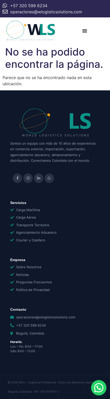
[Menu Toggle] (84, 30)
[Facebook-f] (17, 178)
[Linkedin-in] (38, 178)
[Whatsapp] (49, 178)
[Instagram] (27, 178)
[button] (98, 387)
